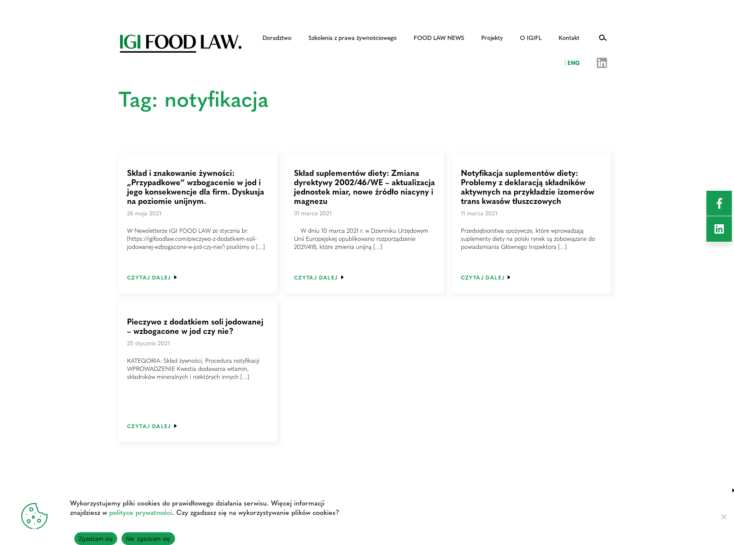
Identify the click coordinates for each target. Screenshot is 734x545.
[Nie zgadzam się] (723, 516)
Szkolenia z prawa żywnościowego (352, 37)
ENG (572, 62)
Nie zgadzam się (148, 538)
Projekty (492, 37)
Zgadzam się (96, 538)
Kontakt (569, 37)
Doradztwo (277, 37)
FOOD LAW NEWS (439, 37)
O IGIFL (531, 37)
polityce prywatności (140, 512)
